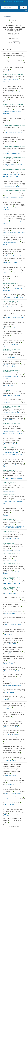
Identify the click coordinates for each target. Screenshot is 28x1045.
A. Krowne (6, 280)
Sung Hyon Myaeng (16, 255)
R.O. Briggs (14, 262)
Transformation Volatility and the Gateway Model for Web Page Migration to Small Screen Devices (14, 183)
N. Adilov (6, 624)
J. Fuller (12, 734)
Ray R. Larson (7, 357)
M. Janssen (13, 685)
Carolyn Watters (8, 186)
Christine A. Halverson (9, 491)
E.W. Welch (6, 671)
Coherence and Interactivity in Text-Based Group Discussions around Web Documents (13, 510)
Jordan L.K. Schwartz (17, 454)
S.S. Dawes (12, 671)
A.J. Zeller (13, 717)
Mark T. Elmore (16, 550)
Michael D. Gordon (14, 431)
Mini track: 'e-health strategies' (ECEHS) (14, 689)
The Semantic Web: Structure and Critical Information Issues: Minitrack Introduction (13, 546)
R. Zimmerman (18, 662)
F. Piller (6, 734)
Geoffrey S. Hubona (9, 197)
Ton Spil (6, 692)
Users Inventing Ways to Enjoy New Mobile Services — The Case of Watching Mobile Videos (12, 160)
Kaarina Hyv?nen (15, 164)
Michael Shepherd (8, 71)
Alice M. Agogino (15, 412)
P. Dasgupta (7, 815)
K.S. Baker (11, 420)
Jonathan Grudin (16, 153)
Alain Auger (5, 573)
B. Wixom (6, 743)
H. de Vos (6, 337)
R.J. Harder (6, 385)
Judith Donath (17, 527)
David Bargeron (8, 153)
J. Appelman (21, 317)
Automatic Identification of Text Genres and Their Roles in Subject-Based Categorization (14, 251)
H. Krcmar (6, 699)
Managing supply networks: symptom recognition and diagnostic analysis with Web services (14, 714)
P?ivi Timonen (10, 165)
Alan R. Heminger (8, 395)
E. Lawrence (11, 824)
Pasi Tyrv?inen (6, 81)
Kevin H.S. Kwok (8, 92)
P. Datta (6, 775)
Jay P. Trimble (16, 221)
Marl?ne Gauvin (8, 572)
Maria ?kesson (14, 328)
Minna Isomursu (14, 176)
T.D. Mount (16, 653)
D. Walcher (18, 727)
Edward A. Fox (19, 433)
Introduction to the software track (12, 797)
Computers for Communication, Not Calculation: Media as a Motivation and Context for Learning (13, 139)
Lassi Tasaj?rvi (6, 176)
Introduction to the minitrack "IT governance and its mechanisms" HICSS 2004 (14, 780)
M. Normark (7, 402)
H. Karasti (6, 420)
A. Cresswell (7, 685)
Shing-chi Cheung (8, 111)
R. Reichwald (7, 727)
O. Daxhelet (7, 635)
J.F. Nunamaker (19, 297)
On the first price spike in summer (12, 612)
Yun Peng (13, 560)
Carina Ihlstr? (7, 328)
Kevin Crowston (21, 232)
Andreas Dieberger (17, 132)
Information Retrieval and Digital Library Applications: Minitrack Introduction (12, 354)
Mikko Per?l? (16, 174)
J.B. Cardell (6, 600)
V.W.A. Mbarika (12, 775)
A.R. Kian (6, 662)
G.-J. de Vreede (7, 262)
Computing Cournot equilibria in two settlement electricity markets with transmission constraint (13, 640)
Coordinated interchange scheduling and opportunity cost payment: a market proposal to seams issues (13, 649)
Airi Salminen (15, 79)
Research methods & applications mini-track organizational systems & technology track (14, 789)
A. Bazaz (12, 280)
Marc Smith (16, 538)
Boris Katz (5, 378)
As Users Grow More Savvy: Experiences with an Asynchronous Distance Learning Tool (14, 150)
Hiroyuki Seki (6, 209)
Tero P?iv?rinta (7, 79)
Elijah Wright (9, 290)
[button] (26, 10)
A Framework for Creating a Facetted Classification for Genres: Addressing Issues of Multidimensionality (13, 239)
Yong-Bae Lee (7, 255)
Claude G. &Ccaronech (9, 465)
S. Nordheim (7, 101)
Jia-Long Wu (7, 412)
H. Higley (12, 385)
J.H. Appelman (15, 365)
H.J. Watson (12, 743)
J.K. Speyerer (7, 717)
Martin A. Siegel (8, 501)
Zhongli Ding (7, 560)
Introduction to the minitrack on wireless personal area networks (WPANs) (12, 820)
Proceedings (8, 14)
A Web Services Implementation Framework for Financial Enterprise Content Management (13, 88)
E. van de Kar (15, 317)
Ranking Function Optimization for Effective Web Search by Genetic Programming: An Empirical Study (12, 428)
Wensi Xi (13, 433)
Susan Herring (16, 444)
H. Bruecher (7, 678)
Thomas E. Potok (8, 550)
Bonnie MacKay (16, 186)
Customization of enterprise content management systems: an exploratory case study (13, 97)
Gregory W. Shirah (18, 197)
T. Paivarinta (14, 101)
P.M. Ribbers (13, 760)
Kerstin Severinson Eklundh (11, 514)
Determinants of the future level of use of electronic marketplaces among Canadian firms (14, 705)
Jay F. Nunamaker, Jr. (19, 478)
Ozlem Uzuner (7, 376)
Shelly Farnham (8, 452)
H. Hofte (11, 337)
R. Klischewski (13, 678)
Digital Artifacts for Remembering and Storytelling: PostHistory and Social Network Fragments (13, 522)
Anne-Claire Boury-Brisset (18, 572)
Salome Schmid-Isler (9, 273)
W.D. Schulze (18, 624)
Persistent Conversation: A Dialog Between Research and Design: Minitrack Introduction (12, 440)
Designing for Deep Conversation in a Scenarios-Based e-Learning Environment (13, 498)
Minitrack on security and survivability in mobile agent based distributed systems (13, 811)
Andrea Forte (7, 143)
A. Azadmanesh (14, 815)
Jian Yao (6, 644)
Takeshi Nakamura (17, 207)
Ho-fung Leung (17, 111)
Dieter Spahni (7, 122)
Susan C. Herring (8, 289)
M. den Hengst (7, 317)
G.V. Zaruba (17, 824)
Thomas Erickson (8, 444)
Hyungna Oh (12, 613)
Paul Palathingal (8, 583)
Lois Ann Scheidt (17, 289)
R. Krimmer (18, 685)
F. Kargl (6, 824)
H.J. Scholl (20, 678)
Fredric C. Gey (14, 357)
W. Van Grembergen (9, 784)
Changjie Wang (6, 113)
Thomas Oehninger (19, 273)
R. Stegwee (11, 692)
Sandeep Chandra (17, 583)
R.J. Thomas (11, 662)
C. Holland (6, 760)
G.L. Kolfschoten (8, 365)
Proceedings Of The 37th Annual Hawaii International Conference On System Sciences (14, 55)
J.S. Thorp (11, 653)
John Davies (7, 593)
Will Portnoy (8, 454)
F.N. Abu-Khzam (8, 804)
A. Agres (6, 344)
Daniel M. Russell (8, 132)
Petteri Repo (7, 164)
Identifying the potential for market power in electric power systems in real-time (14, 658)
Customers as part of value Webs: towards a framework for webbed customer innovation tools (12, 723)
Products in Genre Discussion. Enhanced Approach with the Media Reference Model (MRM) (14, 269)
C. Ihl (9, 734)
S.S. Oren (11, 644)
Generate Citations (7, 16)
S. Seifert (13, 727)
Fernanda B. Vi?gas (8, 526)
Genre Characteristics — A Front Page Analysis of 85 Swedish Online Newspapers (13, 324)
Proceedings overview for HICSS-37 (12, 61)
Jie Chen (6, 653)
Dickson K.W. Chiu (16, 92)
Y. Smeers (12, 635)
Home (2, 14)
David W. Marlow (8, 306)
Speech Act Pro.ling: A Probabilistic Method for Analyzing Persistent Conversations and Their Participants (13, 473)
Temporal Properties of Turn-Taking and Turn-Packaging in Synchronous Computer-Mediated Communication (13, 461)
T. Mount (6, 613)
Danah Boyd (17, 526)
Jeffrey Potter (10, 527)
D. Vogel (19, 793)
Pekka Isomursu (8, 174)
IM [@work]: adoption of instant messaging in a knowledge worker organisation (12, 333)
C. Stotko (17, 734)
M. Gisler (17, 671)
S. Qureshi (6, 793)
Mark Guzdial (14, 143)
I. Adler (15, 644)
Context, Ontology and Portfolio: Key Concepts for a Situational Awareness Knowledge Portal (13, 568)
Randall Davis (15, 376)
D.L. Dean (13, 297)
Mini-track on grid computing (11, 802)
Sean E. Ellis (15, 501)
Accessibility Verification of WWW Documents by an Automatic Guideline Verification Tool (13, 204)
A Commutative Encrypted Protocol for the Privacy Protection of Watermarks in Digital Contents (14, 108)
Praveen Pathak (6, 433)
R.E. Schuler (11, 624)
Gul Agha (6, 798)
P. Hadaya (6, 708)
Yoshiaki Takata (8, 207)
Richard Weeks (14, 593)
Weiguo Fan (7, 431)
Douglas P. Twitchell (9, 478)
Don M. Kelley (16, 395)
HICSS (13, 14)
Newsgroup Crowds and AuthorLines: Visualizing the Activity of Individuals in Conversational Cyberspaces (14, 534)
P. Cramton (7, 608)
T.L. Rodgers (7, 297)
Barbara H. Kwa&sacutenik (10, 232)
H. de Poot (16, 337)
